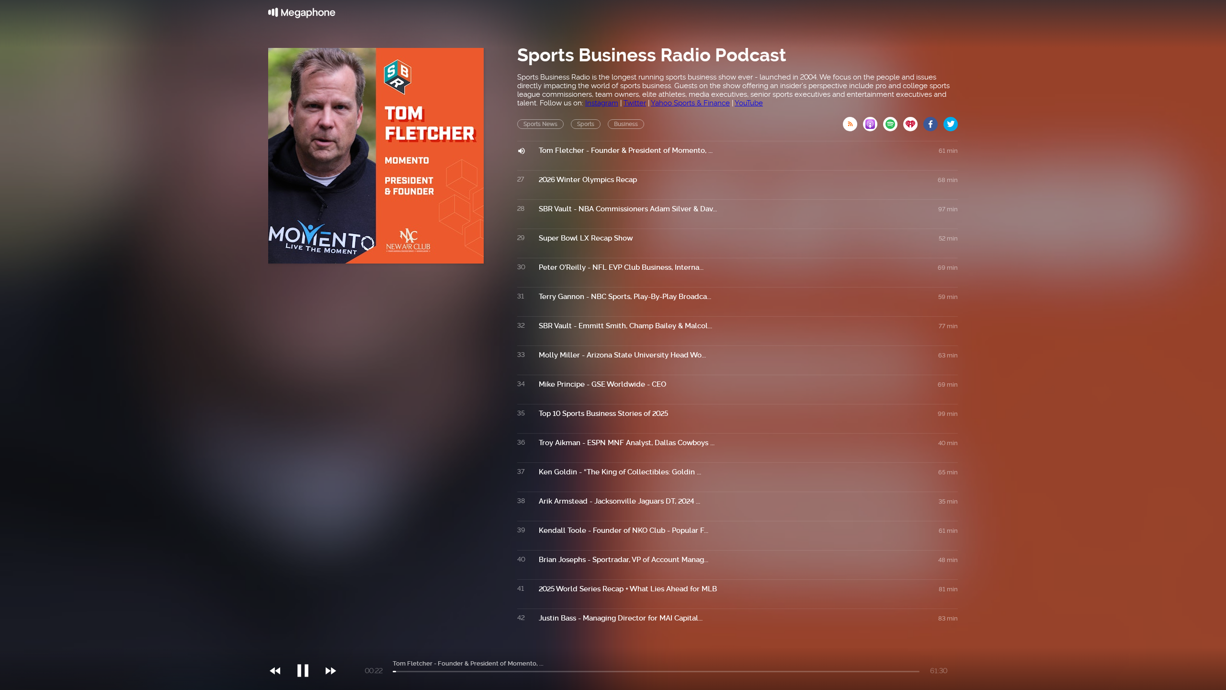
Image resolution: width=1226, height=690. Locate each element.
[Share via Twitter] (950, 121)
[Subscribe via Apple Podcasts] (873, 121)
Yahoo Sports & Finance (690, 103)
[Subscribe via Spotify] (893, 121)
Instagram (601, 103)
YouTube (749, 103)
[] (307, 651)
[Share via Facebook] (933, 121)
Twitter (635, 103)
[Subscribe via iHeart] (913, 121)
